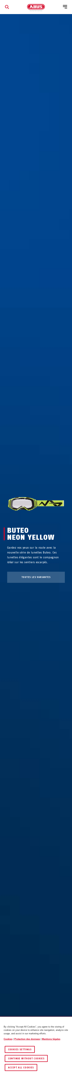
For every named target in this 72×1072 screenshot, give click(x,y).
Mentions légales (51, 1039)
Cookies (8, 1039)
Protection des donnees (27, 1039)
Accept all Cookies (21, 1067)
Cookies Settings (19, 1049)
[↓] (42, 517)
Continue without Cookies (26, 1058)
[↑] (30, 517)
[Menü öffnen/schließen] (65, 7)
